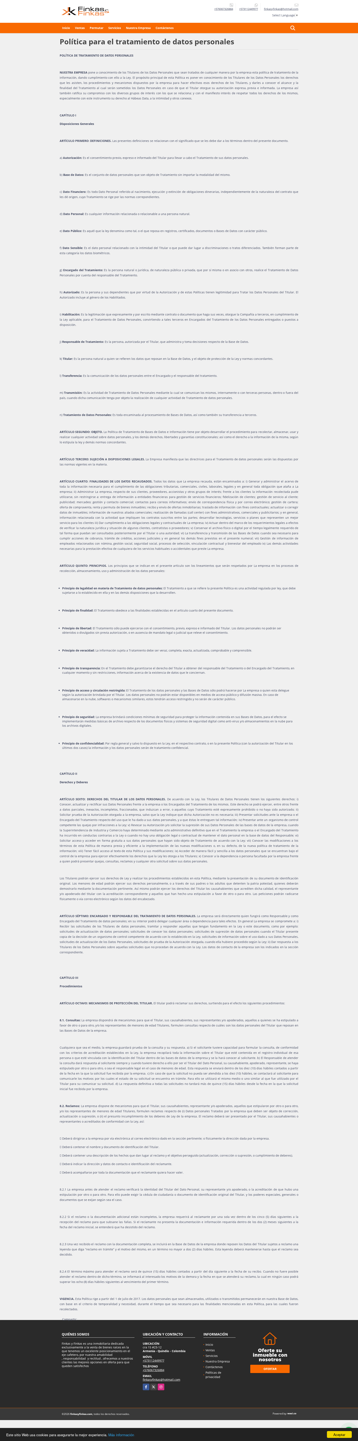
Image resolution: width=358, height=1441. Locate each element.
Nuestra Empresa (138, 28)
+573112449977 (248, 9)
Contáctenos (165, 28)
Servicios (114, 28)
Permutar (96, 28)
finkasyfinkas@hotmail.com (161, 1380)
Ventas (80, 28)
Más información (121, 1434)
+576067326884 (223, 9)
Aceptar (339, 1434)
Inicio (66, 28)
